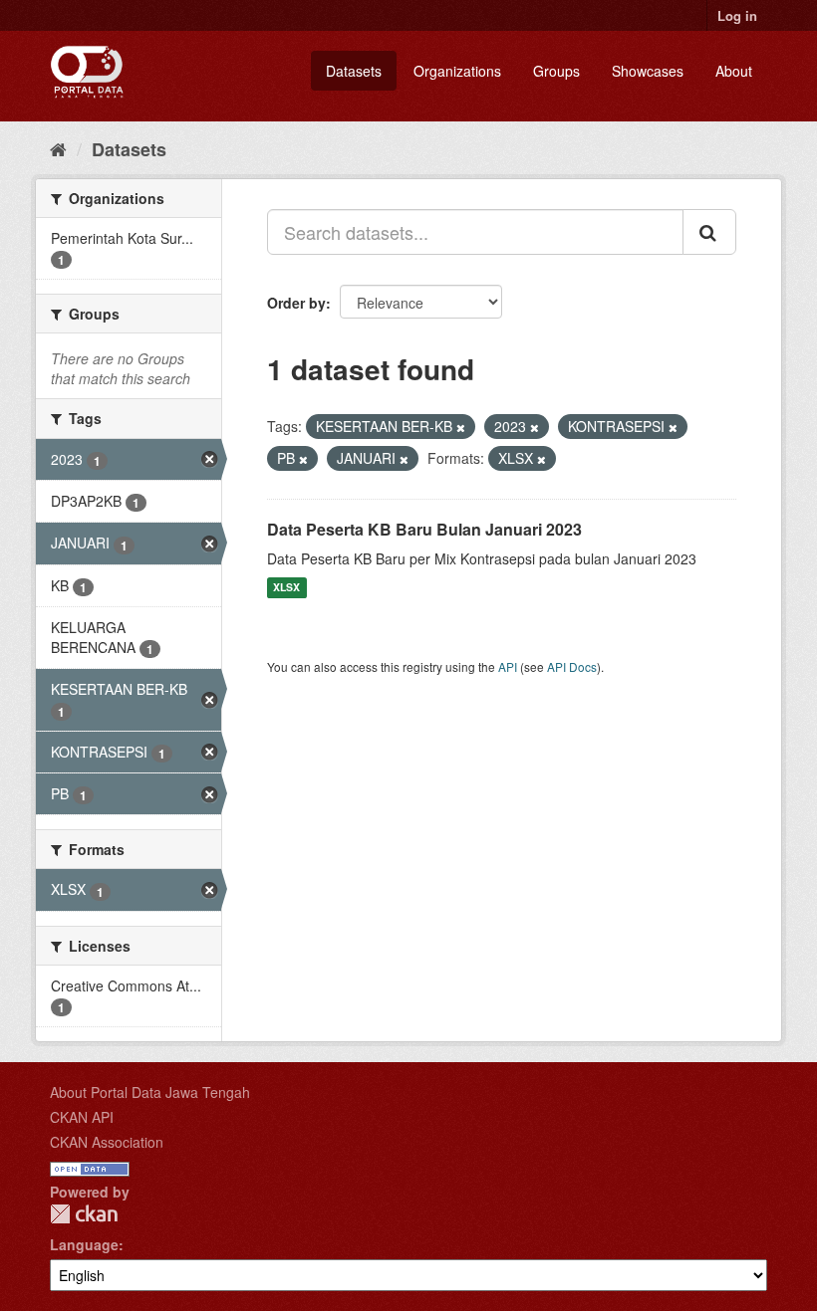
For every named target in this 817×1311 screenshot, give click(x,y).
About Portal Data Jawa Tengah (150, 1092)
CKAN (84, 1213)
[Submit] (709, 232)
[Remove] (460, 427)
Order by (296, 303)
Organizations (457, 71)
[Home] (58, 148)
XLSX (286, 587)
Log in (737, 15)
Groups (556, 71)
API (507, 666)
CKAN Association (106, 1142)
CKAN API (82, 1117)
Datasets (354, 71)
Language (84, 1244)
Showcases (647, 71)
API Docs (572, 666)
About (733, 71)
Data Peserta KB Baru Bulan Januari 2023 (424, 529)
